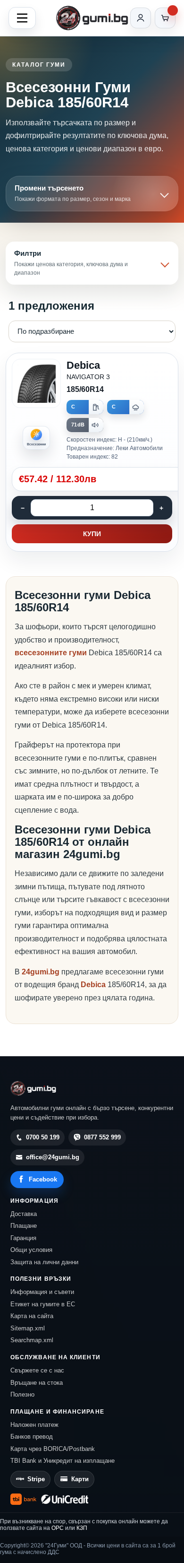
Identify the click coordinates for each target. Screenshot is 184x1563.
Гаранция (23, 1238)
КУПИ (92, 534)
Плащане (23, 1225)
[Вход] (140, 18)
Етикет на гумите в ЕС (42, 1304)
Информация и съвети (42, 1291)
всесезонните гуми (51, 653)
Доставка (23, 1213)
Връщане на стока (36, 1382)
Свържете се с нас (37, 1370)
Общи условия (31, 1249)
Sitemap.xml (27, 1328)
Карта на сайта (31, 1316)
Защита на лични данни (44, 1262)
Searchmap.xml (31, 1340)
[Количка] (165, 18)
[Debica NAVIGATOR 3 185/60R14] (92, 452)
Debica (94, 985)
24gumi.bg (40, 972)
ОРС (57, 1528)
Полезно (22, 1394)
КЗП (81, 1528)
